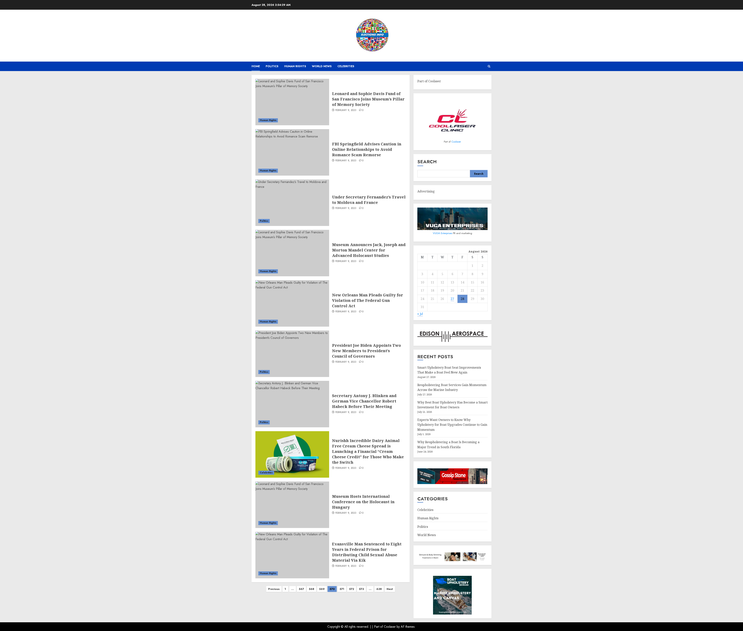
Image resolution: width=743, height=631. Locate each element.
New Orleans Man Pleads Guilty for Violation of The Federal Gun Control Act (367, 300)
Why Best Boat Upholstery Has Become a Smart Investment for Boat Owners (452, 405)
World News (322, 66)
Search (427, 161)
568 (311, 589)
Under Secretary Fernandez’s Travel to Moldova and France (369, 199)
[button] (489, 66)
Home (256, 66)
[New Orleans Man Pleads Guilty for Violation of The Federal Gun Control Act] (292, 303)
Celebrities (345, 66)
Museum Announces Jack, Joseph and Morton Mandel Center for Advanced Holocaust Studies (369, 250)
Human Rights (295, 66)
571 (342, 589)
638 (379, 589)
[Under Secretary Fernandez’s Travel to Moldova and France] (292, 202)
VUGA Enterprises (443, 233)
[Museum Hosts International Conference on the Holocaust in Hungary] (292, 505)
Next (390, 589)
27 (452, 299)
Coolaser (456, 141)
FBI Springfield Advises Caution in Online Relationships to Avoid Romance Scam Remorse (366, 149)
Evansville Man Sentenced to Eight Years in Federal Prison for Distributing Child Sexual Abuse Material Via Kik (366, 552)
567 (301, 589)
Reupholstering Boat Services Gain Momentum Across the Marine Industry (451, 387)
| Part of (378, 626)
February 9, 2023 (345, 110)
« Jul (420, 314)
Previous (274, 589)
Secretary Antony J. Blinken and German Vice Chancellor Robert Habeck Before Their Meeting (364, 401)
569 (322, 589)
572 (351, 589)
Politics (272, 66)
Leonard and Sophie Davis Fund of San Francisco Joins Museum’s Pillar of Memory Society (368, 99)
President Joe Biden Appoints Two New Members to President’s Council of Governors (366, 351)
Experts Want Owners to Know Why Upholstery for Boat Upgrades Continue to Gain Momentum (452, 425)
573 (361, 589)
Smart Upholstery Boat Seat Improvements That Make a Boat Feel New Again (449, 370)
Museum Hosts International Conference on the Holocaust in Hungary (363, 502)
